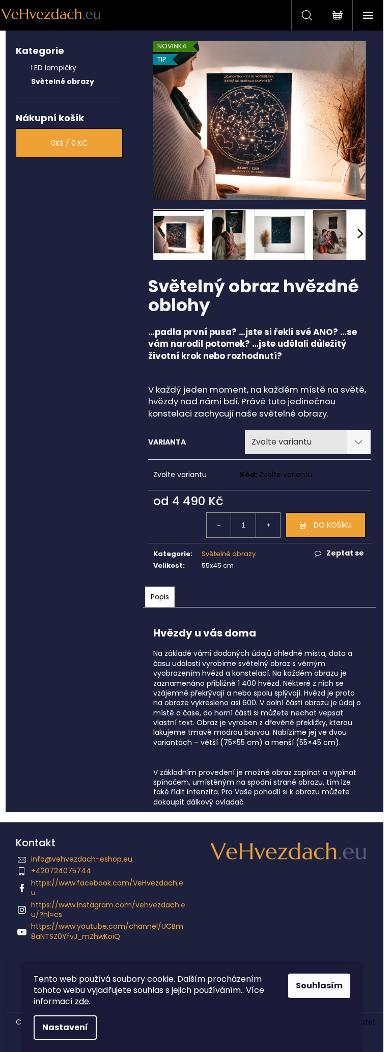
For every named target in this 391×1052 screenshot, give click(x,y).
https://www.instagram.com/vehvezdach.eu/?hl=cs (108, 910)
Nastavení (65, 1027)
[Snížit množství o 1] (219, 525)
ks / (69, 143)
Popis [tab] (160, 597)
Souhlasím (319, 985)
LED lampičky (53, 68)
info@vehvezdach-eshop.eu (81, 859)
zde (82, 1001)
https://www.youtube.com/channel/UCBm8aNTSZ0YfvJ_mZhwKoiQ (107, 931)
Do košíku (333, 525)
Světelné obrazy (62, 81)
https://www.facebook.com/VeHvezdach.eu (107, 888)
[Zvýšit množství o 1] (268, 525)
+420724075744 (61, 871)
